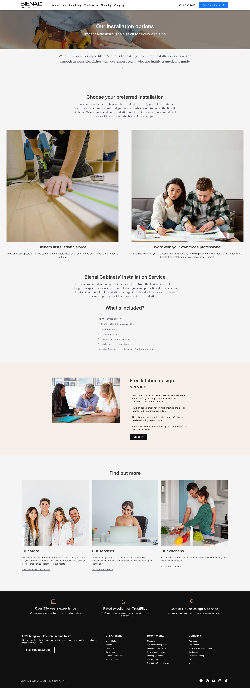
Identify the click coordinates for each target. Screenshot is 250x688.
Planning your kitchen (156, 655)
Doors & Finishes (112, 659)
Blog (191, 663)
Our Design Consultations (158, 663)
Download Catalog (196, 655)
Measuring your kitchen (157, 648)
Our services (103, 551)
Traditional (109, 648)
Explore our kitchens (171, 566)
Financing (106, 5)
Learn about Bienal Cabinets (36, 569)
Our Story (193, 641)
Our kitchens (172, 551)
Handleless (110, 652)
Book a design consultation (200, 648)
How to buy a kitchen (156, 652)
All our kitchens (111, 641)
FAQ (190, 659)
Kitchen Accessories (114, 655)
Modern (108, 645)
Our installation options (157, 645)
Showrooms (194, 645)
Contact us (193, 652)
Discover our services (102, 569)
